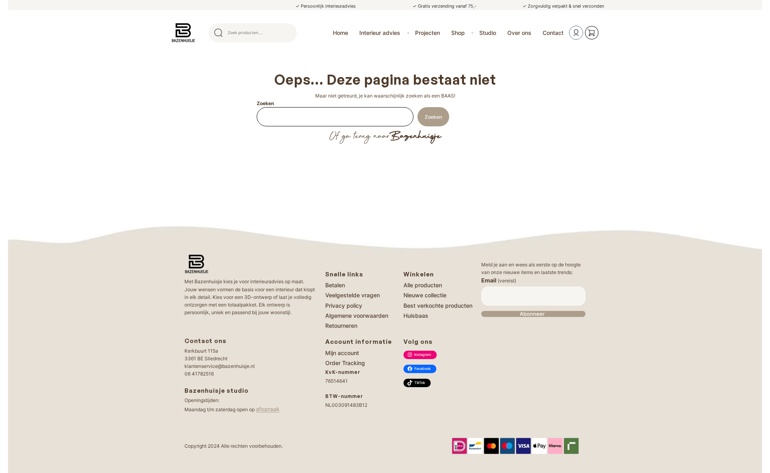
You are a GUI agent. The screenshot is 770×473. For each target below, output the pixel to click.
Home (340, 32)
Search (287, 33)
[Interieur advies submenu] (408, 33)
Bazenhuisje (415, 136)
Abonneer (532, 314)
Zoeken (265, 103)
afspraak (268, 409)
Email (498, 280)
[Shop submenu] (472, 33)
